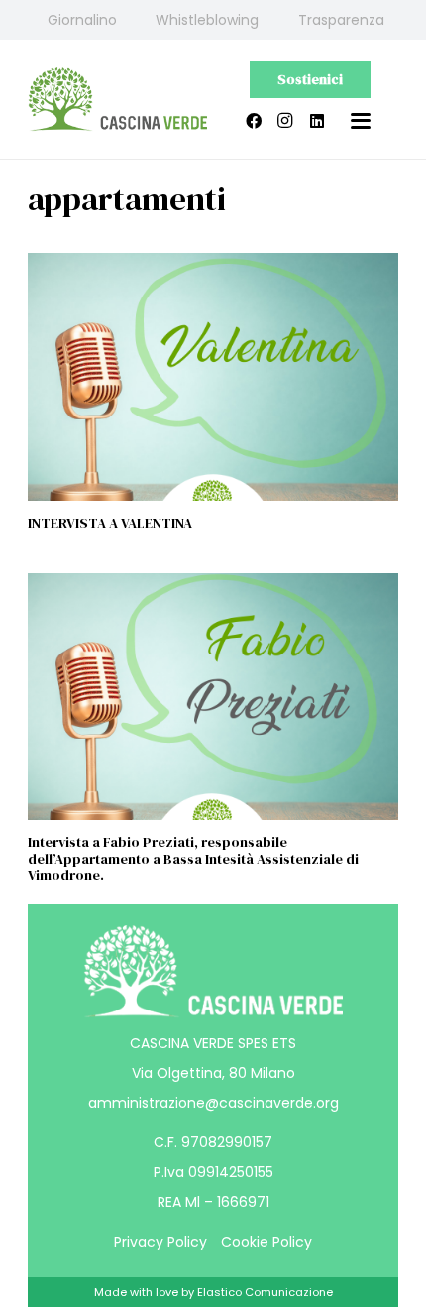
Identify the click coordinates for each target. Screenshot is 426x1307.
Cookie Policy (266, 1241)
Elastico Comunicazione (265, 1292)
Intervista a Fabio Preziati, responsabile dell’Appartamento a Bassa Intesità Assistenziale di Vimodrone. (193, 859)
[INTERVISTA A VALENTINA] (213, 376)
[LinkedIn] (317, 121)
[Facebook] (253, 121)
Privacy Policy (160, 1241)
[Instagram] (285, 121)
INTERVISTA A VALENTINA (110, 523)
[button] (360, 121)
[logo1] (117, 99)
